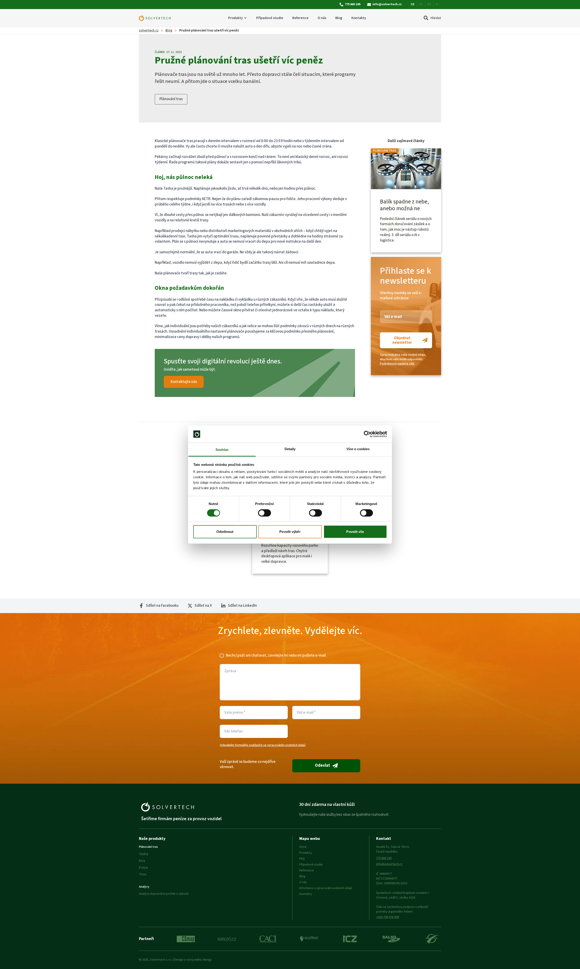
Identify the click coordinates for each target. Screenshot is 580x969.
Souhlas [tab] (222, 450)
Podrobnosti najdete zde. (397, 363)
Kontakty (358, 17)
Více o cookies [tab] (358, 449)
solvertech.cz (149, 30)
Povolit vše (355, 532)
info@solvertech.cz (387, 4)
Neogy (207, 959)
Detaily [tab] (290, 449)
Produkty (235, 17)
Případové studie (269, 17)
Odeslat (322, 765)
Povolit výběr (289, 532)
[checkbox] (222, 655)
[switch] (264, 513)
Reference (300, 17)
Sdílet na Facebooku (162, 605)
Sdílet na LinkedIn (242, 605)
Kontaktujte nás (184, 381)
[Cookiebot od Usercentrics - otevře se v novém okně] (367, 434)
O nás (322, 17)
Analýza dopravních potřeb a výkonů (163, 894)
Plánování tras (171, 99)
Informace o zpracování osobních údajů (325, 888)
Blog (338, 17)
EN (429, 4)
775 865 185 (352, 4)
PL (437, 4)
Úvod (302, 847)
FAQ (302, 858)
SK (421, 4)
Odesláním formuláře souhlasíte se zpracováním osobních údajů (263, 745)
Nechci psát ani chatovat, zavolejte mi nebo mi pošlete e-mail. (276, 655)
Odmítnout (225, 532)
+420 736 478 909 (387, 917)
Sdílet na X (203, 605)
